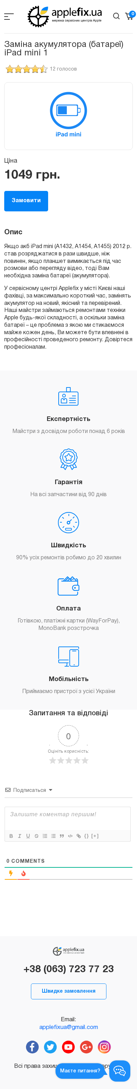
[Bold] (11, 836)
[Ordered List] (44, 836)
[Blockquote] (61, 836)
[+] (95, 835)
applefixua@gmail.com (68, 1027)
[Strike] (36, 836)
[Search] (116, 16)
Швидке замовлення (69, 991)
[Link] (78, 836)
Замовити (26, 200)
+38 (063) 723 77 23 (69, 969)
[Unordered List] (53, 836)
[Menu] (9, 16)
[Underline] (28, 836)
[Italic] (19, 836)
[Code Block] (70, 836)
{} (86, 835)
